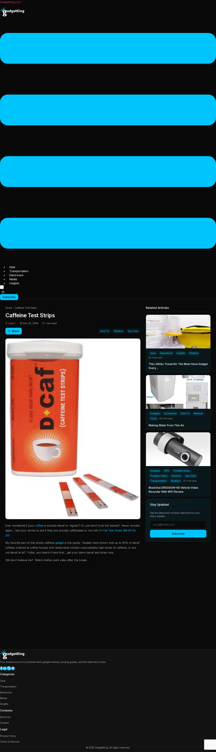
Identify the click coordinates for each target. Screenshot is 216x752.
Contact (4, 722)
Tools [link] (153, 418)
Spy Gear (133, 331)
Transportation (18, 271)
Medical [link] (193, 353)
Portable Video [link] (158, 475)
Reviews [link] (176, 475)
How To (104, 331)
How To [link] (185, 413)
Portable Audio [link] (181, 470)
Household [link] (166, 353)
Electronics (16, 275)
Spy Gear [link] (190, 475)
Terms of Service (9, 741)
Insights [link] (181, 353)
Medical (118, 331)
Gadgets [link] (155, 413)
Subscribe (178, 533)
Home (8, 307)
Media (13, 279)
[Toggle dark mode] (3, 292)
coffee (39, 525)
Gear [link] (153, 353)
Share (15, 331)
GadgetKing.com (10, 2)
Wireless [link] (176, 480)
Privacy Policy (8, 735)
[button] (108, 141)
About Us (5, 717)
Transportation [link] (158, 480)
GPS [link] (166, 470)
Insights (14, 283)
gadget (59, 542)
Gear (12, 267)
